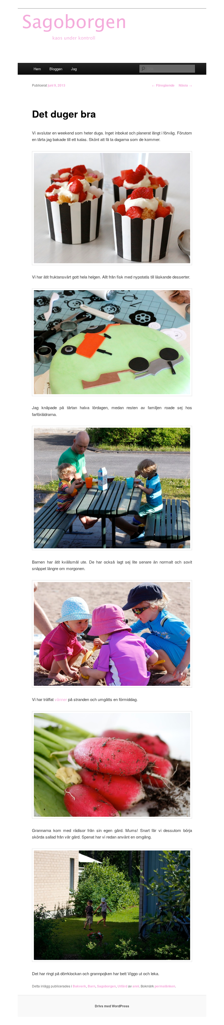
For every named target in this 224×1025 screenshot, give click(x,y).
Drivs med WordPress (112, 1005)
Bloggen (55, 68)
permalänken (165, 986)
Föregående (163, 85)
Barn (91, 986)
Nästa (185, 85)
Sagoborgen (106, 986)
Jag (74, 68)
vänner (61, 699)
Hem (37, 68)
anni (135, 986)
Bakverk (79, 986)
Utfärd (122, 986)
